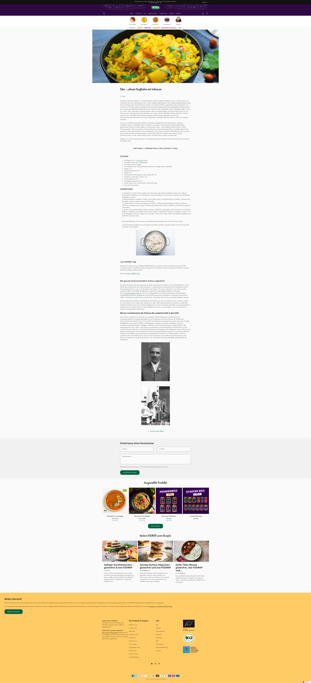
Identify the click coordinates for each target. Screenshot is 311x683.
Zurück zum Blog (157, 431)
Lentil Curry (132, 638)
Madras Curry (133, 625)
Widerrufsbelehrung (162, 647)
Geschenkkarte (160, 631)
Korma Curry (133, 628)
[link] (132, 21)
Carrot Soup (132, 644)
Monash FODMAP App (132, 274)
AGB (157, 641)
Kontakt (158, 628)
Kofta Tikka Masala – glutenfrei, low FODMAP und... (189, 567)
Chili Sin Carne (133, 654)
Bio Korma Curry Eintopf (142, 516)
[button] (104, 13)
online (185, 117)
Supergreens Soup (134, 647)
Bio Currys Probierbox (169, 516)
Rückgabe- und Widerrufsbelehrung (160, 606)
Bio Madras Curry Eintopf (115, 516)
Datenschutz (160, 644)
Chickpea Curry (133, 635)
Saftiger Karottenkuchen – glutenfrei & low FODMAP (119, 566)
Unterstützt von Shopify (160, 679)
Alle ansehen (155, 526)
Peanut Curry (133, 641)
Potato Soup (133, 651)
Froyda (151, 679)
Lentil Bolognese (134, 657)
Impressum (159, 638)
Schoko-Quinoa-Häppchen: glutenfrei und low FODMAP (155, 566)
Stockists (158, 635)
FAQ (157, 625)
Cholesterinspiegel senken (132, 293)
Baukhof (141, 160)
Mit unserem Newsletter (110, 633)
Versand (158, 651)
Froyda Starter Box (196, 516)
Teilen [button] (123, 96)
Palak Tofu (132, 631)
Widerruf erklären (13, 612)
